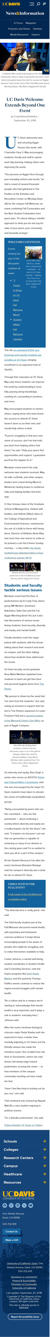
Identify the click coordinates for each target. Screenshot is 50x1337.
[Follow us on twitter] (24, 1205)
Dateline (37, 28)
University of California (24, 1288)
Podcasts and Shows (19, 28)
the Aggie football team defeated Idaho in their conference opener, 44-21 (23, 553)
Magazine (31, 23)
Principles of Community (24, 1284)
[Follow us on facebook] (4, 1205)
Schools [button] (10, 1141)
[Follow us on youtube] (30, 1205)
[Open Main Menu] (31, 4)
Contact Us (12, 1231)
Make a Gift (12, 1240)
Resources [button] (12, 1182)
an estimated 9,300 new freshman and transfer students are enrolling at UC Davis (22, 355)
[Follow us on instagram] (11, 1205)
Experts (36, 34)
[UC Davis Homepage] (11, 4)
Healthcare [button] (13, 1174)
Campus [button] (11, 1166)
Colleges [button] (11, 1149)
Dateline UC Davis (23, 1125)
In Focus (18, 23)
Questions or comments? (24, 1277)
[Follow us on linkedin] (17, 1205)
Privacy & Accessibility (24, 1280)
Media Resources (19, 34)
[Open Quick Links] (45, 4)
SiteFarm (23, 1307)
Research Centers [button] (18, 1157)
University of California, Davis (22, 1263)
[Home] (18, 1195)
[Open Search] (38, 4)
